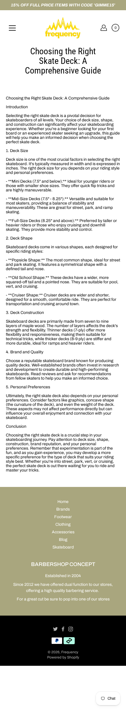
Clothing (63, 524)
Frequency (69, 652)
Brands (63, 509)
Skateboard (63, 547)
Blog (63, 539)
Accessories (63, 532)
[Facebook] (63, 629)
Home (63, 501)
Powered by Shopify (63, 657)
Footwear (63, 517)
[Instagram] (70, 629)
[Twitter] (55, 629)
